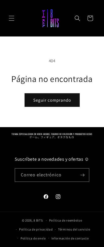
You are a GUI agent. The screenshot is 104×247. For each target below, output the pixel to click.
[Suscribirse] (82, 175)
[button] (11, 18)
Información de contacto (70, 238)
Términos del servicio (74, 229)
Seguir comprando (52, 100)
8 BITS (38, 220)
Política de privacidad (36, 229)
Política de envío (33, 238)
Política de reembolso (65, 220)
